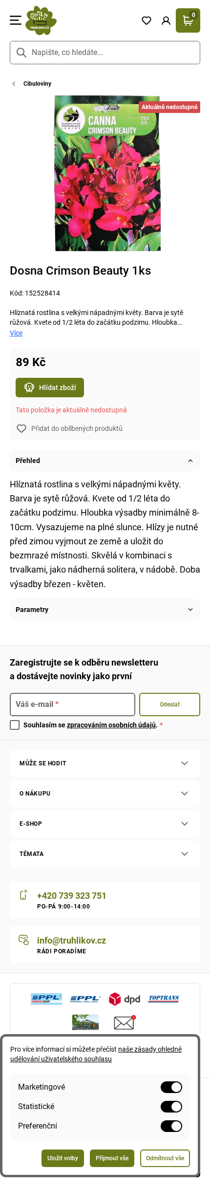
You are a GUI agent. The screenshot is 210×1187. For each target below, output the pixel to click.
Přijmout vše (112, 1158)
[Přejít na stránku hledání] (21, 52)
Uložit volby (62, 1158)
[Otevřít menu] (15, 20)
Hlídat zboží (57, 387)
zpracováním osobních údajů (111, 725)
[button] (166, 20)
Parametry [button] (32, 609)
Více (16, 333)
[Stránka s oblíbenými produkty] (146, 20)
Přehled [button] (28, 460)
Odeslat (170, 704)
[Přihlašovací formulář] (166, 20)
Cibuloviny (37, 83)
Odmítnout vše (165, 1158)
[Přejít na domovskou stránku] (79, 20)
